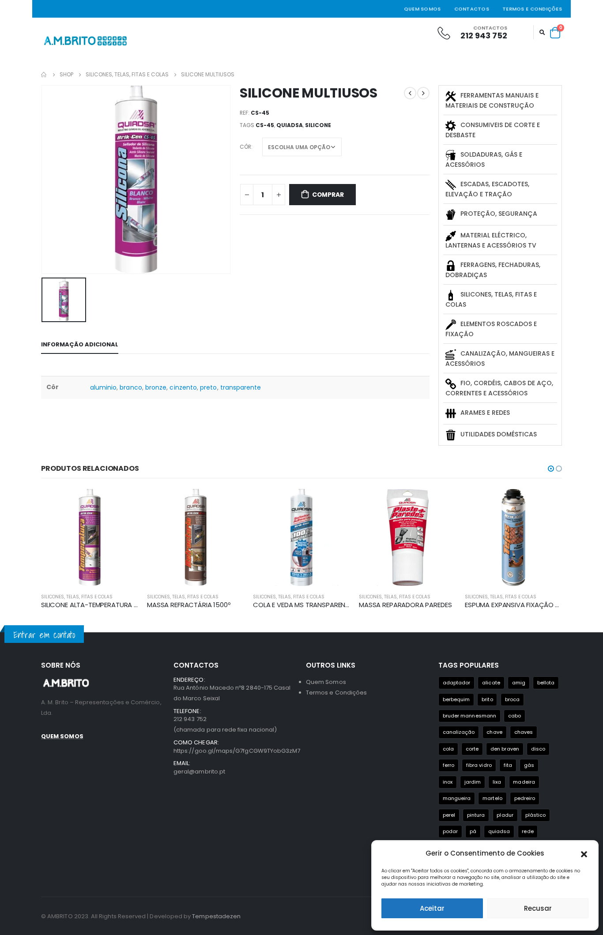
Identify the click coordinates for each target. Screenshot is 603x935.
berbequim (456, 699)
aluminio (103, 387)
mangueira (457, 798)
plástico (535, 815)
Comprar (328, 194)
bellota (545, 682)
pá (473, 831)
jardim (472, 781)
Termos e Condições (532, 8)
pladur (505, 815)
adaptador (457, 682)
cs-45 (265, 125)
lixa (497, 781)
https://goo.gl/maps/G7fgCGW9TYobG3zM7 (236, 751)
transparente (240, 387)
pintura (476, 815)
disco (538, 748)
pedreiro (524, 798)
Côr (245, 146)
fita (508, 765)
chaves (523, 732)
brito (487, 699)
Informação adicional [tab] (79, 344)
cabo (514, 715)
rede (527, 831)
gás (529, 765)
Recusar (538, 908)
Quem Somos (422, 8)
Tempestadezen (216, 916)
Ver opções (124, 503)
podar (450, 831)
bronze (155, 387)
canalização (459, 732)
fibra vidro (479, 765)
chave (494, 732)
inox (447, 781)
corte (472, 748)
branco (131, 387)
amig (518, 682)
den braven (504, 748)
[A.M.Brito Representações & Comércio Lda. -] (85, 40)
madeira (524, 781)
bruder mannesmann (469, 715)
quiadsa (289, 125)
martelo (492, 798)
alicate (491, 682)
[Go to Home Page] (44, 74)
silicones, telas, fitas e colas (77, 596)
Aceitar (432, 908)
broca (512, 699)
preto (208, 387)
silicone (318, 125)
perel (449, 815)
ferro (448, 765)
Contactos (471, 8)
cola (448, 748)
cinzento (183, 387)
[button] (584, 853)
